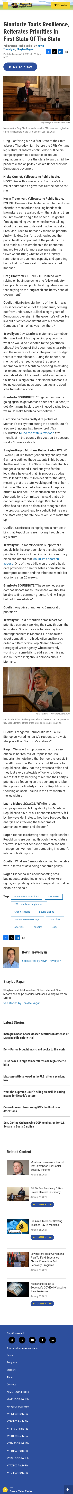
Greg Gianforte (22, 911)
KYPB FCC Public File (18, 1414)
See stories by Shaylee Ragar (21, 1003)
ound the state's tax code (37, 433)
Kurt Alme (55, 919)
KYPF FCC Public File (17, 1429)
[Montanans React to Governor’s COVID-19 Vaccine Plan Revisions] (18, 1289)
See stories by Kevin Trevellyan (41, 961)
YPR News (53, 896)
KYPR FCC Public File (18, 1451)
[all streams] (68, 1489)
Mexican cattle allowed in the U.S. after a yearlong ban (34, 1078)
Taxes (54, 927)
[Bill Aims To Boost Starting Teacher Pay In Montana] (18, 1226)
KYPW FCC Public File (18, 1458)
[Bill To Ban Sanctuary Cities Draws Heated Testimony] (18, 1194)
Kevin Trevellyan (34, 952)
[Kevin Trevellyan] (11, 957)
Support (11, 1370)
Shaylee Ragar (25, 49)
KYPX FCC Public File (18, 1465)
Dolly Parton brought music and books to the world (34, 1049)
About (10, 1377)
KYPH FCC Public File (18, 1436)
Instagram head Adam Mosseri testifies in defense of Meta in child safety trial (36, 1035)
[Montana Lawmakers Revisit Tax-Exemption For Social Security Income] (18, 1167)
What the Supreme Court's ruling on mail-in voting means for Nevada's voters (34, 1093)
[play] (5, 1489)
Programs (12, 1362)
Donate (62, 5)
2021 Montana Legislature (28, 904)
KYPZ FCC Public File (18, 1473)
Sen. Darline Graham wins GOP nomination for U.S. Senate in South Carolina (34, 1124)
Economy (37, 927)
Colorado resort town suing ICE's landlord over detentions (31, 1109)
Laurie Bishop (46, 911)
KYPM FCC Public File (18, 1443)
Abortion (19, 927)
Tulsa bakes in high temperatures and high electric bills (34, 1063)
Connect (11, 1384)
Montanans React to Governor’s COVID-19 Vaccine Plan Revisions (48, 1287)
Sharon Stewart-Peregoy (27, 919)
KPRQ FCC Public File (18, 1406)
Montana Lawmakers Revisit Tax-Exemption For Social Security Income (47, 1166)
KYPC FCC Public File (18, 1421)
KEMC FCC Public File (18, 1392)
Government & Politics (26, 896)
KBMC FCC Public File (18, 1399)
